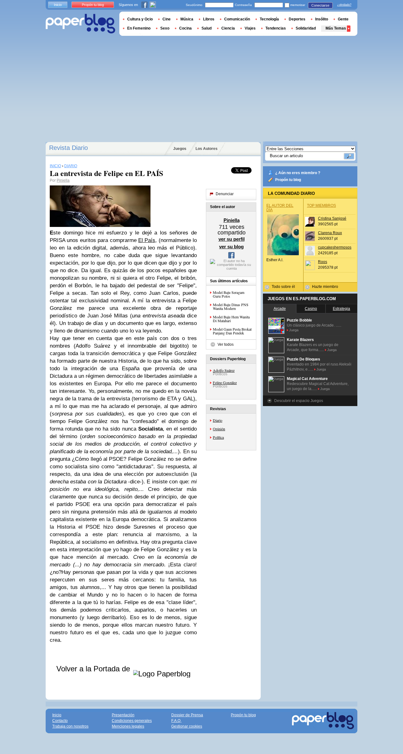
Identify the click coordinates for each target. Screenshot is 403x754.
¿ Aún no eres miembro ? (297, 173)
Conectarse (320, 5)
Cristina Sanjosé (332, 218)
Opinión (219, 428)
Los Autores (207, 148)
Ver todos (226, 344)
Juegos (179, 148)
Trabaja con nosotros (70, 726)
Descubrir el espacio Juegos (298, 401)
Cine (166, 19)
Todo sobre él (283, 286)
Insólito (321, 19)
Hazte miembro (325, 286)
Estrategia (341, 308)
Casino (311, 308)
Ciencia (228, 28)
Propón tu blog (288, 180)
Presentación (123, 715)
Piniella (63, 180)
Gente (343, 19)
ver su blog (231, 246)
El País (146, 240)
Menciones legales (128, 726)
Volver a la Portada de (94, 668)
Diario (217, 420)
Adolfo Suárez (224, 370)
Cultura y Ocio (140, 19)
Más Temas (336, 28)
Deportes (297, 19)
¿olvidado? (344, 4)
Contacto (60, 720)
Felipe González (225, 382)
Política (218, 437)
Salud (207, 28)
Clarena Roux (330, 233)
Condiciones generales (132, 720)
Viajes (250, 28)
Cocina (185, 28)
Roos (322, 262)
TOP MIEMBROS (321, 205)
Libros (208, 19)
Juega (293, 330)
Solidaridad (306, 28)
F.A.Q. (176, 720)
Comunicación (237, 19)
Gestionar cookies (186, 726)
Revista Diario (68, 147)
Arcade (280, 308)
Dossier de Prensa (187, 715)
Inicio (58, 5)
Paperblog (80, 24)
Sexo (164, 28)
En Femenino (138, 28)
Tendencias (275, 28)
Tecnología (269, 19)
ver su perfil (232, 239)
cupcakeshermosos (334, 247)
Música (186, 19)
